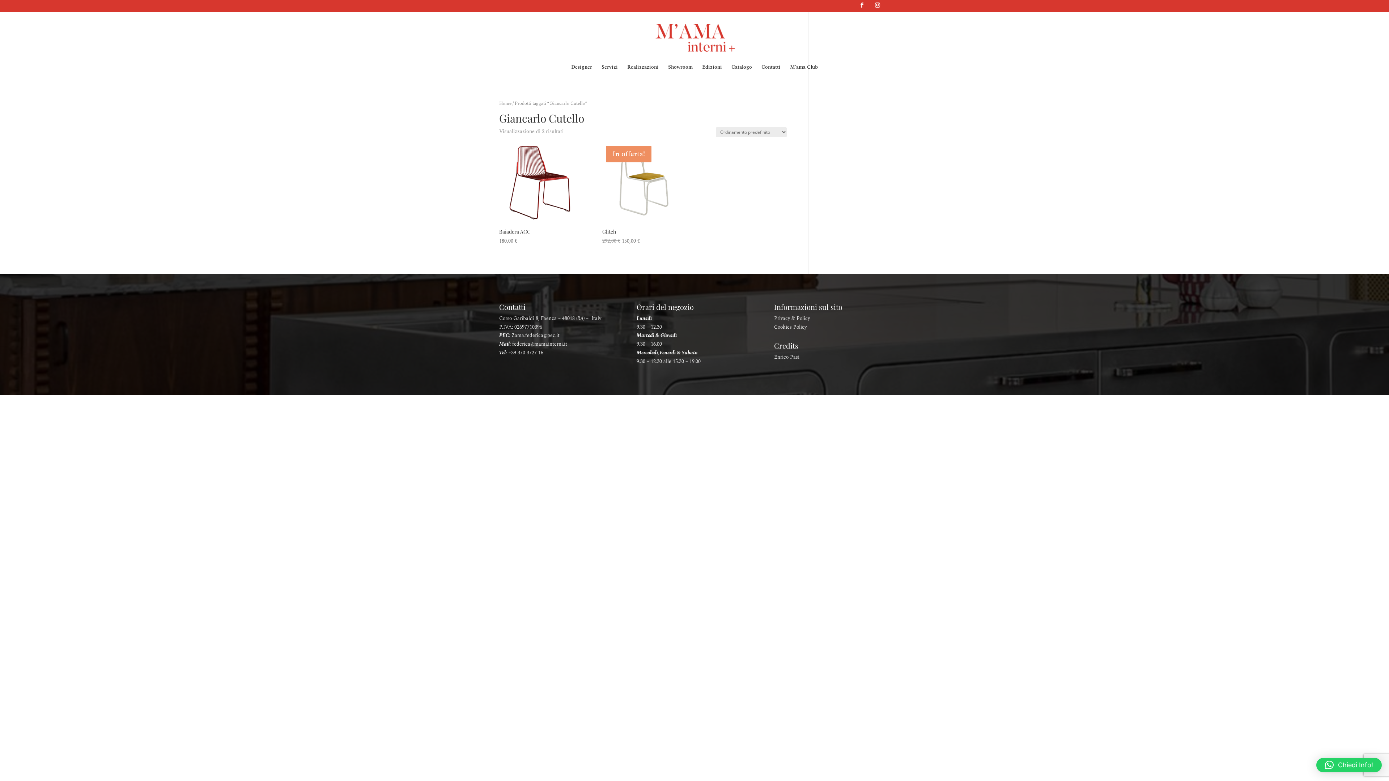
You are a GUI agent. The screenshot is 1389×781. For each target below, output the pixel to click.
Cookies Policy (790, 327)
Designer (581, 68)
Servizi (610, 68)
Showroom (680, 68)
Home (505, 103)
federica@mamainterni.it (539, 344)
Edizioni (712, 68)
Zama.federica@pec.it (535, 335)
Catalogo (741, 68)
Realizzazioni (643, 68)
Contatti (771, 68)
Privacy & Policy (792, 318)
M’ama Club (804, 68)
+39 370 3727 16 (526, 353)
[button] (1349, 765)
